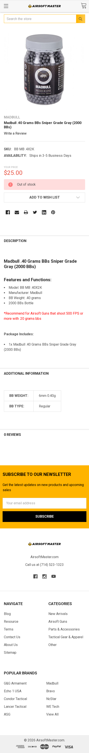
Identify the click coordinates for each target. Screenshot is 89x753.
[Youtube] (53, 576)
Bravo (50, 691)
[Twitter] (35, 212)
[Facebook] (8, 212)
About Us (11, 645)
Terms (8, 629)
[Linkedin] (44, 212)
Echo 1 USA (12, 691)
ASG (7, 714)
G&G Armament (15, 683)
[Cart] (83, 5)
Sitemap (10, 653)
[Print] (26, 212)
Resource (11, 621)
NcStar (51, 699)
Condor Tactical (15, 699)
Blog (7, 614)
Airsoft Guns (57, 621)
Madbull (52, 683)
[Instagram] (44, 576)
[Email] (17, 212)
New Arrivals (58, 614)
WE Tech (52, 707)
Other (52, 645)
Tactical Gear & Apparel (65, 637)
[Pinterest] (53, 212)
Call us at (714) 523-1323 (44, 565)
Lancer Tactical (15, 707)
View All (52, 714)
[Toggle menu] (6, 6)
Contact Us (12, 637)
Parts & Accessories (64, 629)
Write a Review (15, 133)
